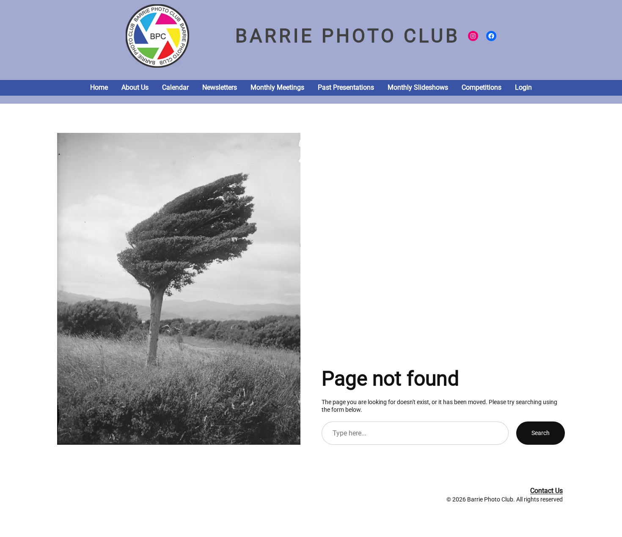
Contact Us (546, 491)
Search (540, 433)
